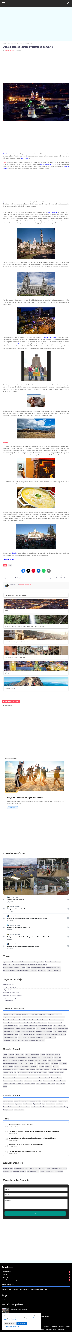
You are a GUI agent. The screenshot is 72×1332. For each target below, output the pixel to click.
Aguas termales (7, 961)
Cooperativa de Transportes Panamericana (50, 1014)
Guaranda (36, 1054)
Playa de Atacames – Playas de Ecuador (25, 797)
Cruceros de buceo (42, 964)
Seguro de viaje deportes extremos (13, 995)
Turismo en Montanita (60, 1081)
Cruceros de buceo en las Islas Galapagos (14, 967)
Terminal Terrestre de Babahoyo (11, 1028)
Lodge (25, 1057)
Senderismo (56, 1066)
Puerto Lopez (59, 1104)
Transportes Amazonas (50, 1037)
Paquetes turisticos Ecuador (39, 1060)
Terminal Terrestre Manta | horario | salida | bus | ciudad (23, 946)
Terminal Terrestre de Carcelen (44, 1028)
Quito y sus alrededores (12, 673)
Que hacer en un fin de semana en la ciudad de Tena (26, 1145)
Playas (43, 1104)
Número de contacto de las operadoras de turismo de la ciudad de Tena (32, 1138)
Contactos (54, 1326)
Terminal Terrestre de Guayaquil (11, 1031)
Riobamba (31, 1066)
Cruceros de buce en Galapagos (28, 964)
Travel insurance (8, 1000)
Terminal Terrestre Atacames (11, 1020)
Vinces (5, 1086)
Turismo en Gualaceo (33, 1078)
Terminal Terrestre (46, 1017)
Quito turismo (54, 1063)
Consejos (30, 961)
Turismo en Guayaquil (56, 1078)
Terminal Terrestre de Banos (28, 1028)
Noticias (5, 1300)
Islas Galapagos (42, 970)
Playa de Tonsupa (27, 1104)
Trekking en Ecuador (58, 1072)
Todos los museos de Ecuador (25, 1072)
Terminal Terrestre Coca (25, 1020)
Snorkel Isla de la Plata (29, 1069)
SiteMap (68, 1326)
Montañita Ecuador (52, 1101)
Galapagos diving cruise (60, 1168)
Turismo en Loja (28, 1081)
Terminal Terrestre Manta (40, 1023)
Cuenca (33, 967)
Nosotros (61, 1326)
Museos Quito (57, 1057)
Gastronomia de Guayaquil (19, 1171)
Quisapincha (43, 1063)
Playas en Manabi (50, 1104)
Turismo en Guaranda (44, 1078)
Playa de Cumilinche (8, 1104)
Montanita (44, 1101)
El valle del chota (29, 1054)
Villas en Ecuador (60, 1083)
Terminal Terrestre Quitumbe (10, 1025)
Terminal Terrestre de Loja (59, 1031)
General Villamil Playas (20, 1101)
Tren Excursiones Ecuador (10, 1075)
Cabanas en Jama (6, 1289)
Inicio (4, 43)
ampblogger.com (62, 1329)
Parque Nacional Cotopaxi (54, 1060)
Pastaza (25, 1063)
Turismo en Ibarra (18, 1081)
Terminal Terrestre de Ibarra (28, 1031)
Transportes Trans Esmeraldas (36, 1040)
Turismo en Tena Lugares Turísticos (21, 1125)
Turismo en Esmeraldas (20, 1078)
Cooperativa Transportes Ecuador (12, 1014)
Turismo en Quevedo (29, 1083)
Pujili (35, 1063)
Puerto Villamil (7, 1107)
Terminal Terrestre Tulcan (59, 1025)
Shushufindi (19, 1069)
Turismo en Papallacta (9, 1083)
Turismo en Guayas (8, 1081)
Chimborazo (11, 1054)
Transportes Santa (23, 1040)
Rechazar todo (9, 1323)
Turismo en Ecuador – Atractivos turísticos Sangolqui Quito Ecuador (25, 626)
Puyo (38, 1063)
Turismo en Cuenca (44, 1075)
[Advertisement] (36, 22)
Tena (15, 1072)
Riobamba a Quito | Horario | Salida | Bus (18, 927)
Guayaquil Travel (50, 1054)
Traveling (50, 1072)
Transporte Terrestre (37, 1037)
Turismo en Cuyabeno (55, 1075)
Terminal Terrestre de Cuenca (60, 1028)
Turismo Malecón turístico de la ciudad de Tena (25, 1151)
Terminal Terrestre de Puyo (59, 1034)
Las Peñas (38, 1101)
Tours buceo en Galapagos (54, 970)
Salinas (36, 1066)
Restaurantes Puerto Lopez (21, 1066)
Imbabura (57, 1054)
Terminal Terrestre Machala (26, 1023)
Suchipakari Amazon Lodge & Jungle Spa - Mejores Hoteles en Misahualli (28, 937)
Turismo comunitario (23, 1075)
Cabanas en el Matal (28, 1289)
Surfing (65, 1069)
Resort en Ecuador (8, 1066)
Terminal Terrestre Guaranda (56, 1020)
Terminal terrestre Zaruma (25, 1037)
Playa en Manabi (37, 1104)
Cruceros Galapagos (55, 961)
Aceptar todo (22, 1323)
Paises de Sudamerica (10, 987)
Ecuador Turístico (9, 50)
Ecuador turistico (32, 970)
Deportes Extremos (40, 967)
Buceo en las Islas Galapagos (20, 961)
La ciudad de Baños (17, 1057)
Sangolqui (41, 1066)
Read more (12, 808)
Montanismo (53, 1171)
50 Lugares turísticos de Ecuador (16, 909)
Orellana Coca (23, 1060)
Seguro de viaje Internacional (11, 992)
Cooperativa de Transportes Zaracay (31, 1017)
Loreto (28, 1057)
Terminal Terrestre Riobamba (15, 899)
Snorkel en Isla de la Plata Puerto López (46, 1069)
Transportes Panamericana (10, 1040)
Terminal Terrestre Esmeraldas (40, 1020)
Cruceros (47, 961)
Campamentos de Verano (41, 1289)
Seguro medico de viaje (10, 998)
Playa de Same (18, 1104)
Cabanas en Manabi (17, 1289)
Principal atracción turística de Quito (15, 657)
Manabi (51, 1057)
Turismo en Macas (37, 1081)
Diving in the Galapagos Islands (11, 970)
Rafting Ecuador (63, 1063)
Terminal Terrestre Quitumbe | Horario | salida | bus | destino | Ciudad (27, 918)
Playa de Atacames (63, 1101)
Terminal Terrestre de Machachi (27, 1034)
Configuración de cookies (11, 1326)
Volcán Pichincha (10, 688)
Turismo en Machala (48, 1081)
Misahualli (47, 1171)
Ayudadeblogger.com (45, 1329)
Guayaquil (42, 1054)
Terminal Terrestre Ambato (58, 1017)
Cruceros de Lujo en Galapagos (11, 964)
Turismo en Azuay (34, 1075)
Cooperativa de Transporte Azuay (30, 1014)
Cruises (28, 967)
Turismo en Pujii (20, 1083)
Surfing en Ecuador (8, 1072)
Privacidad (46, 1326)
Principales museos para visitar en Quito (16, 642)
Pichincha (30, 1063)
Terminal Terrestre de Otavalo (43, 1034)
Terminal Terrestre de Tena (10, 1037)
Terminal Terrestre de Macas (10, 1034)
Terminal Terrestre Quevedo (55, 1023)
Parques (20, 1063)
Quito (8, 43)
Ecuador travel (24, 970)
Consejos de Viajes (39, 961)
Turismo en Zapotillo (41, 1083)
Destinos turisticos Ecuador (53, 967)
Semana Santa (48, 1066)
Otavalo (30, 1060)
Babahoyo (36, 1277)
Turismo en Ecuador (8, 1078)
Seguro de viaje (8, 990)
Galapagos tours (7, 1171)
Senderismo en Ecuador (9, 1069)
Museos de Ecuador (8, 1060)
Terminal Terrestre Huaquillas (11, 1023)
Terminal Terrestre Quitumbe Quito (28, 1025)
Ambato (5, 1054)
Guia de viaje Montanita (33, 1171)
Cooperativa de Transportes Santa (12, 1017)
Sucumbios (59, 1069)
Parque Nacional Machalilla (10, 1063)
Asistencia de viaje (9, 984)
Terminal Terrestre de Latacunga (43, 1031)
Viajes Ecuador (51, 1083)
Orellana (16, 1060)
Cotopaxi (17, 1054)
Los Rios (33, 1057)
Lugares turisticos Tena (42, 1057)
